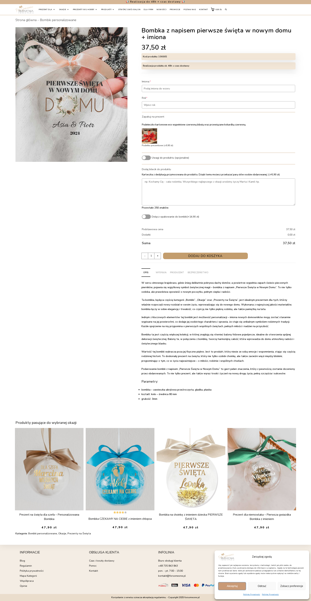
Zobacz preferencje (291, 586)
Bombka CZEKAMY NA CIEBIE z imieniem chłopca (120, 519)
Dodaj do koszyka (205, 256)
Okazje (62, 533)
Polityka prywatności (32, 571)
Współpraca (27, 581)
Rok (150, 98)
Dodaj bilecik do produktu (156, 169)
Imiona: (152, 81)
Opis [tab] (145, 272)
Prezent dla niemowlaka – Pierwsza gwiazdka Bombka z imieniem (262, 517)
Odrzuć (262, 586)
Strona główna (26, 20)
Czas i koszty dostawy (101, 560)
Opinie (23, 586)
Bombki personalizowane (58, 20)
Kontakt (93, 571)
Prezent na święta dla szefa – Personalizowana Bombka (49, 517)
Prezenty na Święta (79, 533)
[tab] (152, 270)
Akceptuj (232, 586)
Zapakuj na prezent (153, 116)
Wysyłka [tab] (161, 272)
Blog (22, 560)
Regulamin (26, 565)
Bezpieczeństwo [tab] (198, 272)
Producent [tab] (177, 272)
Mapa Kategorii (28, 576)
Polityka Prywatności (251, 594)
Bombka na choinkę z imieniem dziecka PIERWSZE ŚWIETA (191, 517)
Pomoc (93, 565)
